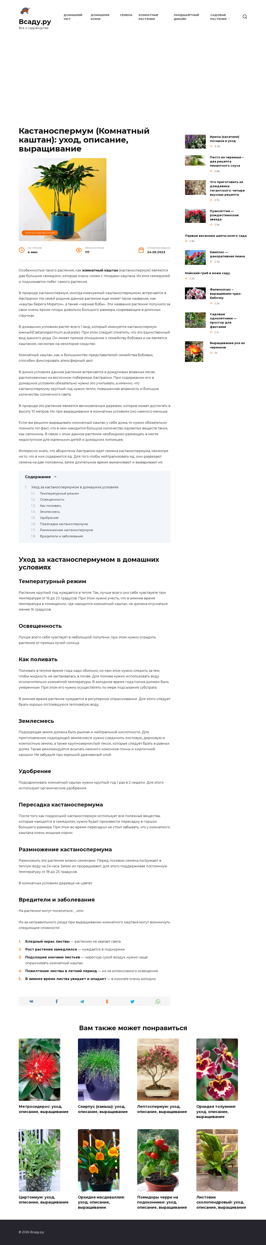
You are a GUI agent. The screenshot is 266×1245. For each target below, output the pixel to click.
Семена (126, 15)
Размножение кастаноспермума (66, 530)
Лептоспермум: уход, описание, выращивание (162, 1109)
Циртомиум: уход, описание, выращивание (44, 1200)
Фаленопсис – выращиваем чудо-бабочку (226, 294)
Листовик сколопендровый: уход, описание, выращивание (221, 1202)
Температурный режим (59, 493)
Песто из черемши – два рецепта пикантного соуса (227, 161)
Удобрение (49, 518)
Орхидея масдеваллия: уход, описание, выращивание (101, 1202)
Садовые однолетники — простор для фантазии (223, 321)
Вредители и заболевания (61, 536)
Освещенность (52, 499)
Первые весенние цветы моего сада (216, 236)
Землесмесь (50, 512)
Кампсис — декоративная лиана (227, 254)
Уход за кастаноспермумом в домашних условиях (74, 487)
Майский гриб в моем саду (207, 273)
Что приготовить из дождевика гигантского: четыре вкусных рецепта (227, 188)
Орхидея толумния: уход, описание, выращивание (216, 1111)
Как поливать (50, 506)
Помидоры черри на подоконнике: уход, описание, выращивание (162, 1202)
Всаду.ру (35, 22)
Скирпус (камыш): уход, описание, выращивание (103, 1109)
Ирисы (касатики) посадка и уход (224, 139)
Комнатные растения (40, 232)
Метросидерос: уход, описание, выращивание (44, 1109)
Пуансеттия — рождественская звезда (224, 215)
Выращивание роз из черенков (227, 345)
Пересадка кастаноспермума (64, 524)
